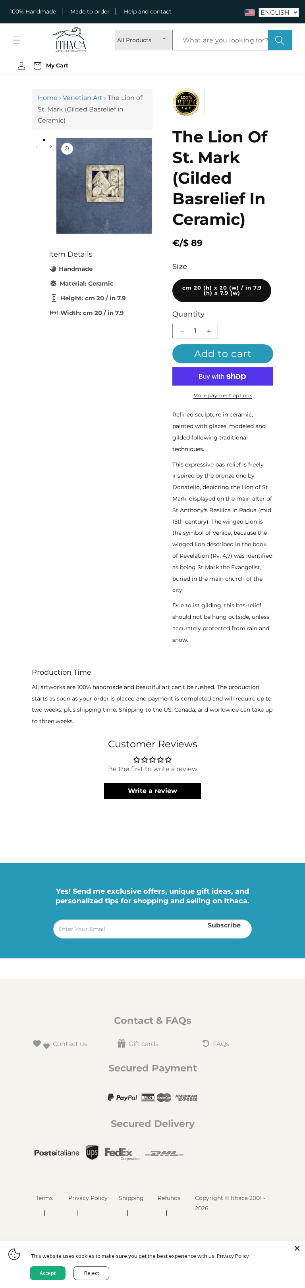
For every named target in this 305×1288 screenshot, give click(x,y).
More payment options (222, 395)
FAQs (221, 1044)
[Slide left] (37, 146)
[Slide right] (51, 146)
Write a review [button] (152, 791)
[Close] (297, 1248)
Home (48, 98)
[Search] (280, 40)
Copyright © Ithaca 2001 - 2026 (230, 1202)
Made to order (90, 11)
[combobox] (232, 40)
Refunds (169, 1198)
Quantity (188, 314)
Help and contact (148, 11)
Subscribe (224, 925)
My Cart (55, 65)
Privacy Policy (88, 1198)
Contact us (70, 1044)
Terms (44, 1198)
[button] (16, 40)
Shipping (131, 1198)
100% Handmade (33, 11)
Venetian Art (82, 98)
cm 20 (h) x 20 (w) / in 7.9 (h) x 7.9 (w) (222, 290)
